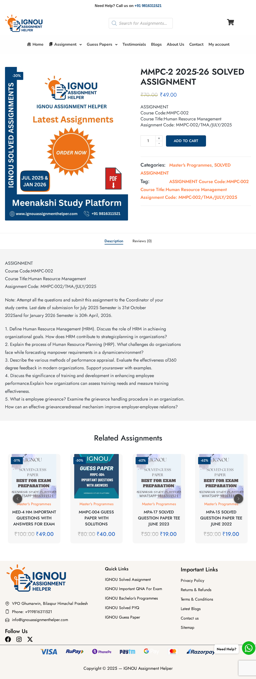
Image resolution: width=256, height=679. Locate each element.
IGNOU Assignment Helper (148, 668)
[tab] (113, 241)
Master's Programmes (190, 165)
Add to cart (186, 141)
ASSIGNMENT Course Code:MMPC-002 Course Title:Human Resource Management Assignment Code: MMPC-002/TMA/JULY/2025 (194, 189)
